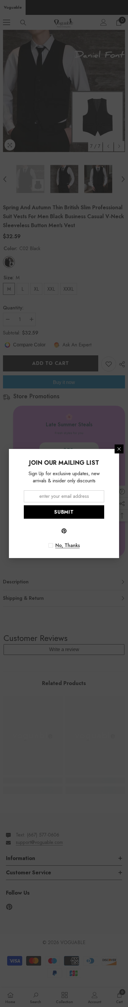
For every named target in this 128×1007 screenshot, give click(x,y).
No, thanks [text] (67, 545)
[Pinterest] (64, 531)
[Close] (119, 448)
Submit (64, 512)
